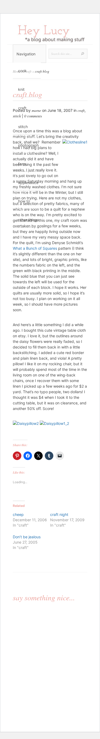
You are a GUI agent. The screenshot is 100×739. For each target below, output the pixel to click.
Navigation (26, 54)
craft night (59, 514)
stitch (23, 126)
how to (24, 201)
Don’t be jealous (27, 537)
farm (22, 164)
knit (21, 89)
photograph (28, 145)
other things (28, 219)
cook (22, 70)
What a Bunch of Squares (35, 248)
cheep (18, 514)
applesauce (28, 182)
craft (22, 108)
